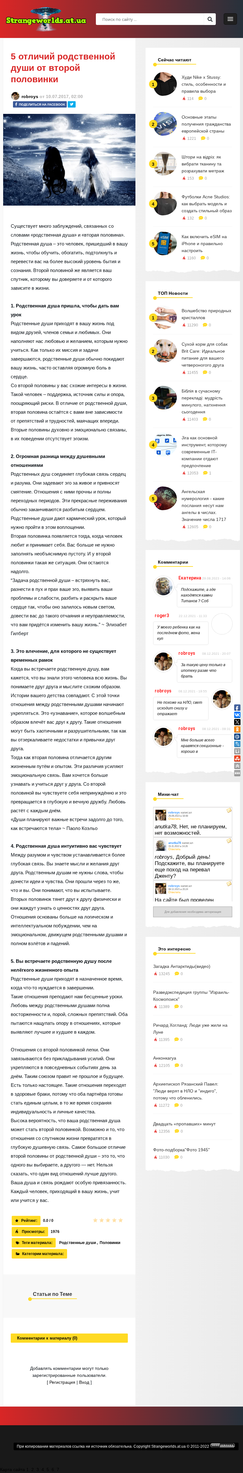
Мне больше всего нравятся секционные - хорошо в (202, 746)
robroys (30, 96)
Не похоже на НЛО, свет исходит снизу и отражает (179, 708)
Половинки (110, 1243)
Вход (84, 1382)
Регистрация (62, 1382)
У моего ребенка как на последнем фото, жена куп (178, 633)
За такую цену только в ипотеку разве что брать (203, 670)
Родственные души (77, 1243)
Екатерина (189, 577)
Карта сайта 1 (14, 1469)
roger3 (162, 615)
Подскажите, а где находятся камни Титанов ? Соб (198, 595)
